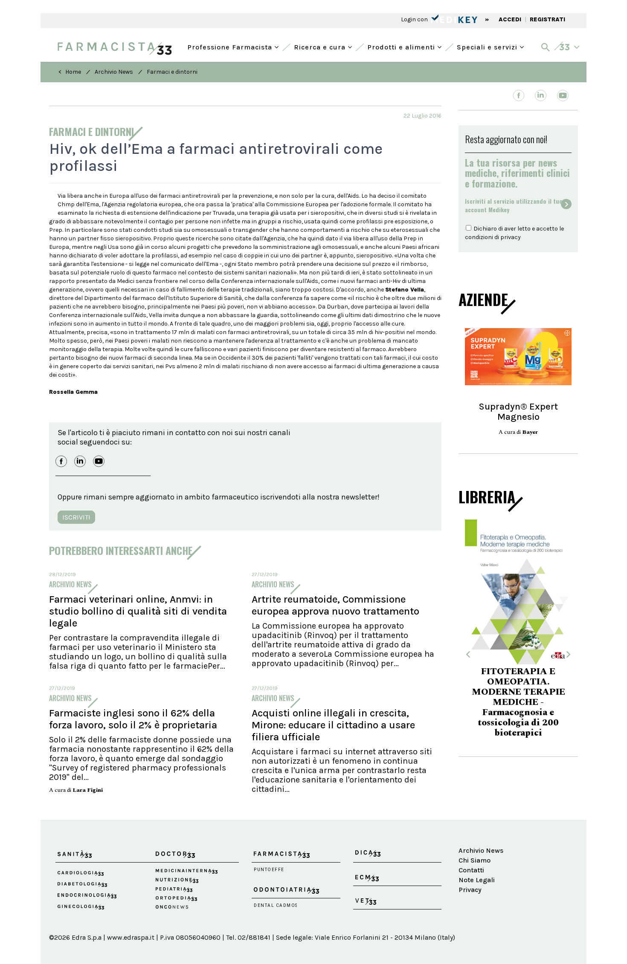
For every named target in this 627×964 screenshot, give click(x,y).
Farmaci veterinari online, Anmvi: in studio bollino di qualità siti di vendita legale (138, 611)
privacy (510, 237)
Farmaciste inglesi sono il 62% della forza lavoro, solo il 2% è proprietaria (133, 719)
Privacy (470, 890)
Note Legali (477, 880)
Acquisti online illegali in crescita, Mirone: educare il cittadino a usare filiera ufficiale (333, 725)
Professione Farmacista (230, 46)
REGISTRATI (547, 19)
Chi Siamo (475, 860)
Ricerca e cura (321, 46)
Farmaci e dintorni (172, 71)
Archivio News (114, 71)
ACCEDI (510, 19)
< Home (69, 71)
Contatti (471, 870)
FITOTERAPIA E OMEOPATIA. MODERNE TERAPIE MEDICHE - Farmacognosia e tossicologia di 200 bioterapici (518, 702)
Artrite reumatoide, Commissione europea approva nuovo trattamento (335, 605)
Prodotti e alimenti (402, 46)
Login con (415, 19)
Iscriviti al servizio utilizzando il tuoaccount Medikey (514, 205)
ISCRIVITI (76, 517)
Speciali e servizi (488, 46)
